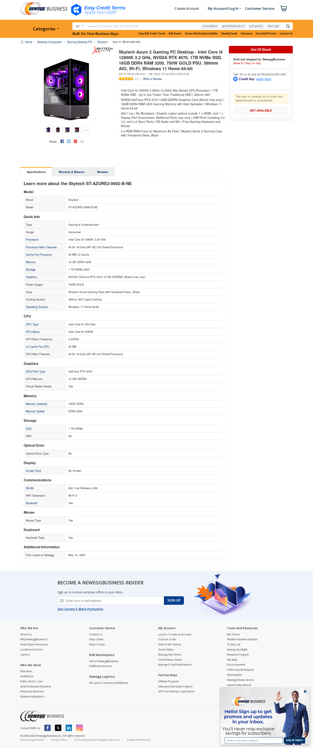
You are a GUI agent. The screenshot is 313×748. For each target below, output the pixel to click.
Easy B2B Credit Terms (152, 33)
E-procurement (236, 664)
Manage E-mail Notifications (175, 664)
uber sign (273, 26)
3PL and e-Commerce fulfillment (108, 683)
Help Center (96, 639)
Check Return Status (170, 660)
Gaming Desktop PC (79, 42)
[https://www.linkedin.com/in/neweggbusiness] (69, 728)
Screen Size (33, 471)
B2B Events (175, 33)
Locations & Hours (31, 649)
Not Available (261, 110)
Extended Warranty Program (175, 686)
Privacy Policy (59, 740)
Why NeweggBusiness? (33, 639)
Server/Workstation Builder (201, 33)
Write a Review (152, 79)
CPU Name (33, 332)
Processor (32, 239)
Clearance (247, 33)
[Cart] (284, 8)
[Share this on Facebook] (62, 141)
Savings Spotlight (237, 649)
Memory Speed (35, 411)
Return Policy (97, 644)
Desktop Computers (49, 42)
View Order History (169, 644)
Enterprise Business (32, 691)
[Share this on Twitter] (68, 141)
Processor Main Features (41, 247)
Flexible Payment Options (242, 639)
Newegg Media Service (240, 680)
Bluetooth (31, 503)
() (136, 78)
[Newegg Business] (42, 716)
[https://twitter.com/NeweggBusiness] (58, 728)
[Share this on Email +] (82, 141)
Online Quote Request (240, 670)
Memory (31, 262)
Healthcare (26, 676)
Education (26, 671)
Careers (25, 654)
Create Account (187, 8)
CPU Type (32, 324)
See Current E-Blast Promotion (80, 609)
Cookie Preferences (138, 740)
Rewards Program (238, 654)
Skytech (102, 42)
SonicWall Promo (266, 33)
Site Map (232, 660)
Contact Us (286, 33)
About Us (26, 634)
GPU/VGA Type (35, 371)
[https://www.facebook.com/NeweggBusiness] (47, 728)
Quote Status (166, 649)
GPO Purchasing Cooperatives (176, 691)
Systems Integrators (32, 696)
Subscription (234, 675)
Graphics (31, 277)
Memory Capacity (36, 404)
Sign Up (174, 600)
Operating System (37, 307)
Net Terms (233, 634)
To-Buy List (233, 644)
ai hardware (210, 26)
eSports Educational (239, 685)
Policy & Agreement (32, 740)
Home (28, 42)
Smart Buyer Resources (34, 644)
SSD (29, 428)
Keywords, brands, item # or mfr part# (113, 26)
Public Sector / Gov (31, 681)
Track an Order (167, 639)
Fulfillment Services (100, 666)
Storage (30, 269)
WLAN (30, 488)
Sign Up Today (294, 740)
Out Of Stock (261, 49)
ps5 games (256, 26)
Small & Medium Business (35, 686)
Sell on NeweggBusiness (103, 661)
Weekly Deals (229, 33)
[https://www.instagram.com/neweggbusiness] (79, 728)
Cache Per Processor (39, 254)
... (85, 129)
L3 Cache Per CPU (37, 346)
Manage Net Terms (169, 654)
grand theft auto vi (233, 26)
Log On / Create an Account (174, 634)
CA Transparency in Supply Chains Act (96, 740)
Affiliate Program (168, 681)
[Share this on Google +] (75, 141)
